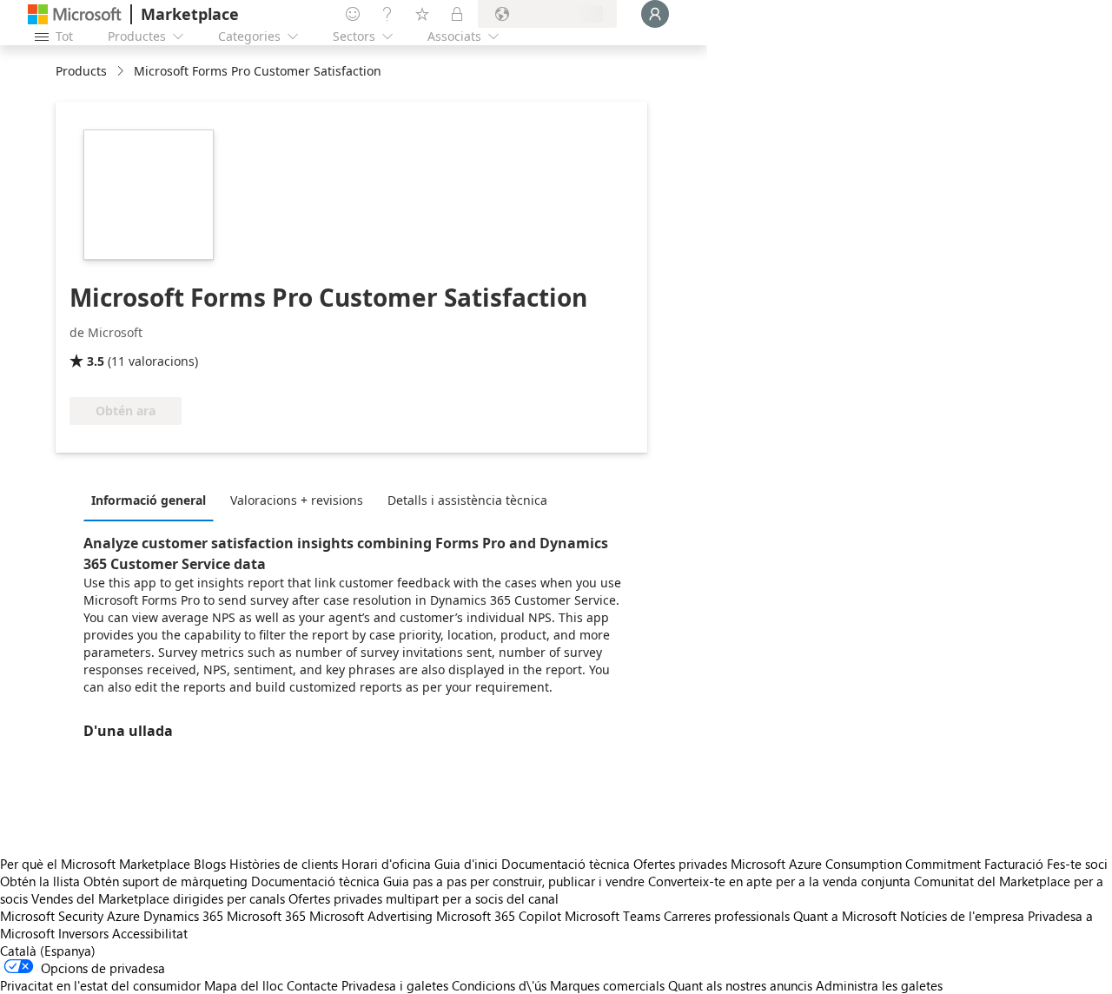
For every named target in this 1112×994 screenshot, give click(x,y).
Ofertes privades (680, 863)
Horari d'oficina (386, 863)
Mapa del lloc (243, 985)
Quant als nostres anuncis (740, 985)
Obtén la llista (40, 881)
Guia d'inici (466, 863)
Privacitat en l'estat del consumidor (100, 985)
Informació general (148, 500)
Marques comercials (607, 985)
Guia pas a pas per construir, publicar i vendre (514, 881)
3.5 (95, 361)
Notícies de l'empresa (962, 915)
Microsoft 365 (266, 915)
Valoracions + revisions (296, 500)
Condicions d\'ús (499, 985)
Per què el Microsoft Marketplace (95, 863)
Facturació (1013, 863)
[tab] (152, 499)
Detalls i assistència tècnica (467, 500)
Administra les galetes (879, 985)
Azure (123, 915)
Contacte (312, 985)
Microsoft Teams (612, 915)
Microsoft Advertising (371, 915)
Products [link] (81, 71)
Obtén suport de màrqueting (165, 881)
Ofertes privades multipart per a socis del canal (423, 898)
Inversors (83, 933)
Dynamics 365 (183, 915)
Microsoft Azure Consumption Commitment (857, 863)
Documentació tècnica (565, 863)
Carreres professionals (727, 915)
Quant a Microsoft (845, 915)
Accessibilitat (150, 933)
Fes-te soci (1077, 863)
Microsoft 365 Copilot (498, 915)
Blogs (210, 863)
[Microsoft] (75, 14)
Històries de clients (283, 863)
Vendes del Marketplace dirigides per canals (158, 898)
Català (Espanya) (48, 950)
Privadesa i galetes (394, 985)
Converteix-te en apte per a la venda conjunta (779, 881)
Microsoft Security (51, 915)
